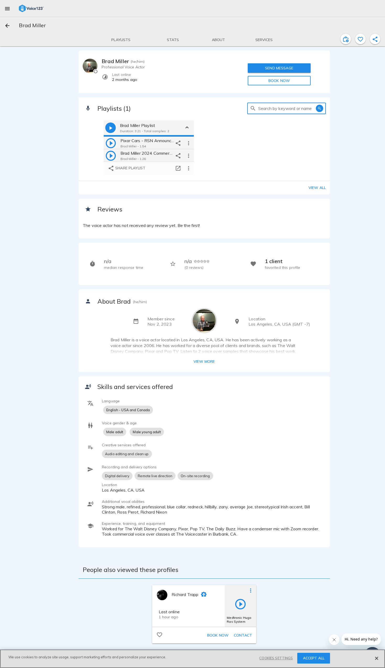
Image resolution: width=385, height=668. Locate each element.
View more (204, 361)
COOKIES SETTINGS (276, 658)
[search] (253, 108)
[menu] (7, 8)
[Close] (376, 658)
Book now (218, 635)
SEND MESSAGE (279, 68)
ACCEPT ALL (313, 658)
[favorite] (360, 39)
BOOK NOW (279, 80)
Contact (243, 635)
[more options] (188, 143)
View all (317, 187)
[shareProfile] (375, 39)
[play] (111, 143)
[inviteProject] (345, 39)
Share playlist (129, 168)
